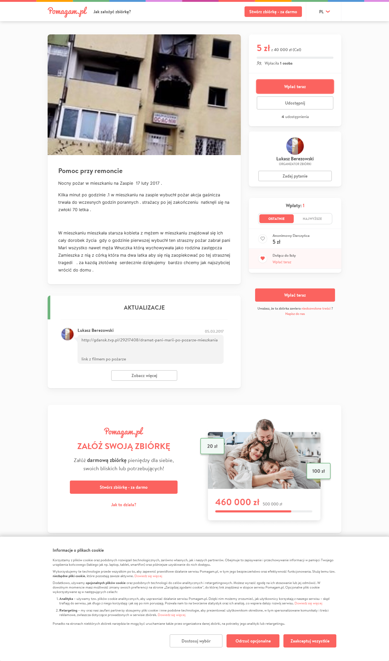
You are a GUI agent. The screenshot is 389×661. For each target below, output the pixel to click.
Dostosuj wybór (196, 641)
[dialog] (194, 599)
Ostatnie (276, 218)
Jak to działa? (123, 505)
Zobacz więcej (144, 375)
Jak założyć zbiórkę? (112, 12)
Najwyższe (312, 218)
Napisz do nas (295, 313)
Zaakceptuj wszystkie (310, 641)
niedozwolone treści (316, 308)
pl (321, 12)
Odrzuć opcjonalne (253, 641)
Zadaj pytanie (295, 176)
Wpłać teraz (295, 86)
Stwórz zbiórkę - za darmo (273, 12)
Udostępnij (295, 103)
